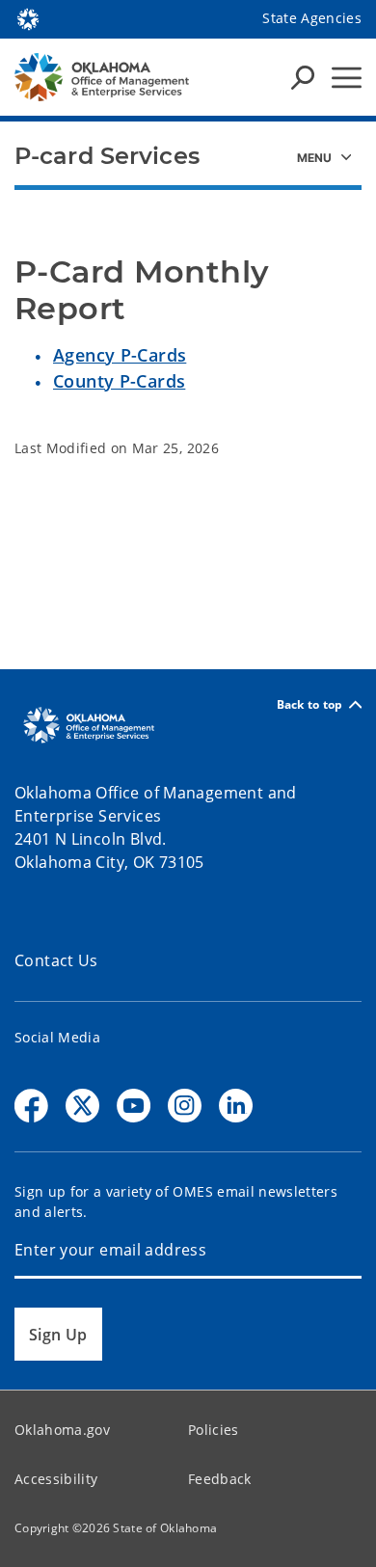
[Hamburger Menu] (347, 78)
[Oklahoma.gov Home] (27, 17)
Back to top (310, 704)
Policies (213, 1429)
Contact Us (56, 960)
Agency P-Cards (119, 354)
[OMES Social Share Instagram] (184, 1105)
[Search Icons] (302, 77)
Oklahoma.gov (62, 1429)
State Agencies (312, 18)
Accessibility (55, 1479)
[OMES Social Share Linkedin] (236, 1105)
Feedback (220, 1479)
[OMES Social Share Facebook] (31, 1105)
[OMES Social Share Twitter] (82, 1105)
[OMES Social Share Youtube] (133, 1105)
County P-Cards (119, 380)
